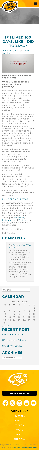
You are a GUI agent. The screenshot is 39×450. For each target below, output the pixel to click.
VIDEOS (19, 425)
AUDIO (19, 430)
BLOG (19, 434)
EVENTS (19, 420)
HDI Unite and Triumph (14, 340)
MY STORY (19, 416)
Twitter (22, 220)
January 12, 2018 (11, 51)
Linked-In (19, 218)
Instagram (7, 220)
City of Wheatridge (12, 346)
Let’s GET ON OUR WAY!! (15, 199)
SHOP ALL (19, 439)
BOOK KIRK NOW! (20, 393)
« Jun (5, 325)
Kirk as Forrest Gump (13, 334)
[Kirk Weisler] (10, 7)
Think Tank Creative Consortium (24, 447)
